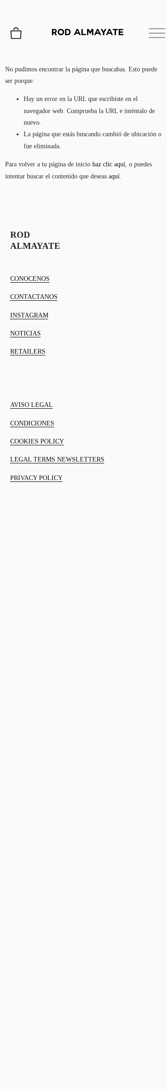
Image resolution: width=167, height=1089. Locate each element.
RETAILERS (27, 351)
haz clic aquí (108, 164)
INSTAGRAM (29, 315)
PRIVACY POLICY (36, 478)
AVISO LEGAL (31, 404)
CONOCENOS (30, 278)
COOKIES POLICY (37, 441)
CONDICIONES (32, 423)
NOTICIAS (25, 333)
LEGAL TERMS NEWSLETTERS (57, 459)
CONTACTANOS (34, 296)
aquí (114, 176)
